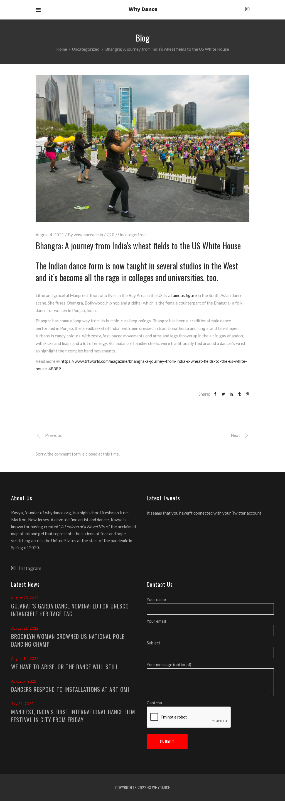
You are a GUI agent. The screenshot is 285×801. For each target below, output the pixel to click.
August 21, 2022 (24, 628)
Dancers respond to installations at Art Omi (70, 689)
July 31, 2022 (22, 704)
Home (61, 49)
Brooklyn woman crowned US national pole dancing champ (67, 640)
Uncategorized (85, 49)
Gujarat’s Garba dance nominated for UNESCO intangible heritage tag (70, 610)
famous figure (184, 295)
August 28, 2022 (24, 598)
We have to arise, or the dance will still (64, 667)
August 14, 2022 (24, 658)
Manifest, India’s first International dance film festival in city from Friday (73, 716)
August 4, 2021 (50, 234)
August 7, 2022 (23, 681)
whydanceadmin (88, 234)
